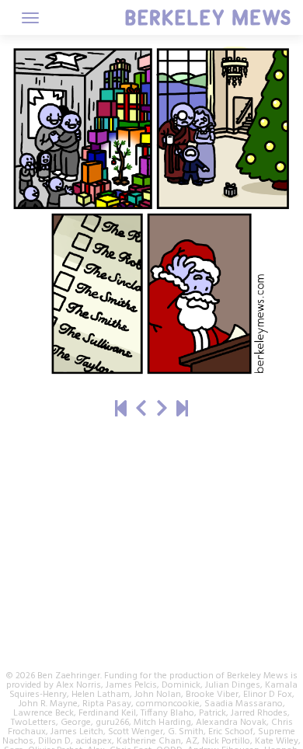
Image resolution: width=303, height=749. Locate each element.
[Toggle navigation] (30, 18)
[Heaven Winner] (121, 410)
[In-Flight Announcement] (182, 410)
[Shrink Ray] (162, 410)
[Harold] (141, 410)
